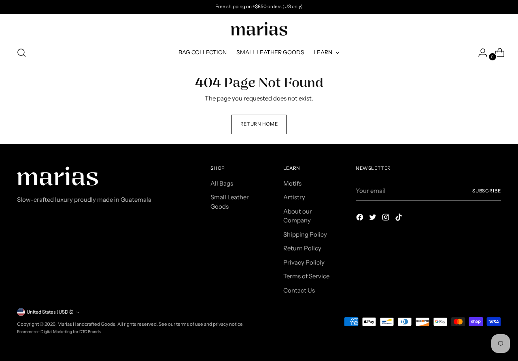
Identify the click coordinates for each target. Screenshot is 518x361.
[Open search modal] (21, 53)
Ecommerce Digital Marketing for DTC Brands (59, 331)
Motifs (292, 183)
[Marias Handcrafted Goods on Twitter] (373, 218)
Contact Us (299, 290)
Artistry (294, 197)
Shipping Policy (305, 234)
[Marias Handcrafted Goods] (259, 29)
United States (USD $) (50, 312)
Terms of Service (306, 276)
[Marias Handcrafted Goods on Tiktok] (399, 218)
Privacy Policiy (304, 262)
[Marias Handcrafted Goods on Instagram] (386, 218)
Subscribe (486, 191)
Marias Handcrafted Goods (86, 324)
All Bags (221, 183)
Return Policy (302, 248)
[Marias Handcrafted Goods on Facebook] (360, 218)
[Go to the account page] (479, 53)
